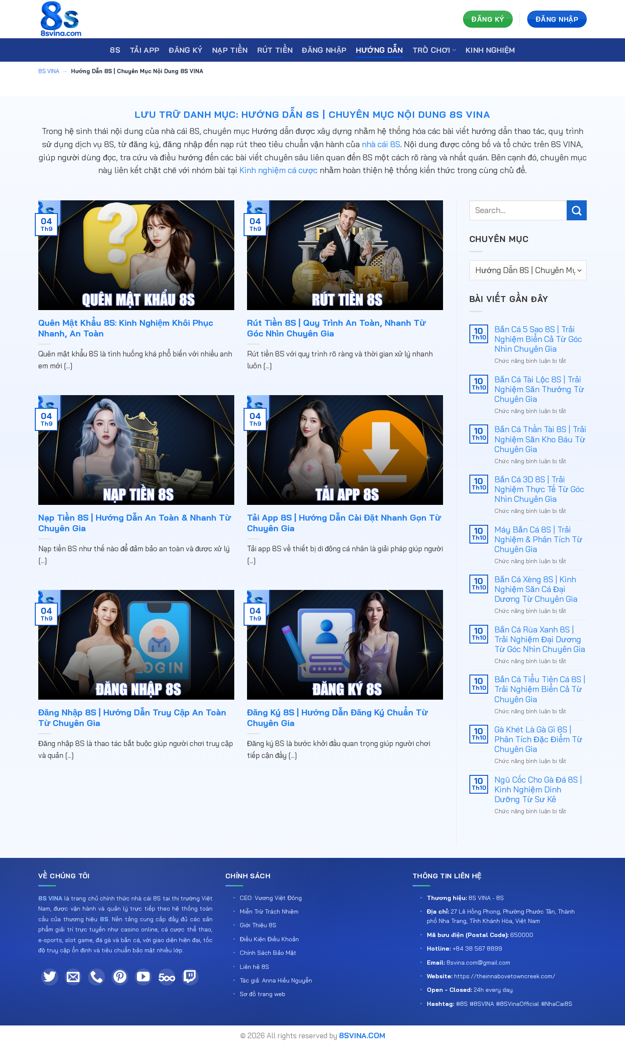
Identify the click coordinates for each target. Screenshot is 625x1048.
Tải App (144, 50)
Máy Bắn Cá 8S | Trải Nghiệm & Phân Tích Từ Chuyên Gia (538, 539)
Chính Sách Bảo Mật (268, 953)
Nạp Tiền (230, 50)
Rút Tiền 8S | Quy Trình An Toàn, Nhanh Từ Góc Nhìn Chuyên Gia (336, 328)
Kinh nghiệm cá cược (278, 170)
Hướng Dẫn (379, 50)
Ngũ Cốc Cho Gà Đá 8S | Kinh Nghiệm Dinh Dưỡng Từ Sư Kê (538, 789)
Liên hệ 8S (254, 967)
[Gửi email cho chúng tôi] (73, 976)
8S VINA (48, 71)
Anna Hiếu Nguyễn (287, 980)
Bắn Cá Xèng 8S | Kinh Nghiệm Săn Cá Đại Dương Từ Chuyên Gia (535, 589)
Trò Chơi (431, 50)
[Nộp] (577, 210)
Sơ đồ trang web (262, 994)
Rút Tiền (275, 50)
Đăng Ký (185, 50)
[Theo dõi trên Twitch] (190, 976)
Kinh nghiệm (490, 50)
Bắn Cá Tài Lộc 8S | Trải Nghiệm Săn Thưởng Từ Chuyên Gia (539, 389)
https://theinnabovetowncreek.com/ (504, 976)
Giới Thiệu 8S (258, 925)
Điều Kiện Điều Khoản (269, 939)
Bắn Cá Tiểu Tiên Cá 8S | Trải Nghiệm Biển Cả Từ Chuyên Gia (539, 689)
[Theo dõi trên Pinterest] (119, 976)
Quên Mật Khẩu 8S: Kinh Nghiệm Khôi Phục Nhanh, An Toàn (125, 328)
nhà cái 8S (381, 144)
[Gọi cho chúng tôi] (96, 976)
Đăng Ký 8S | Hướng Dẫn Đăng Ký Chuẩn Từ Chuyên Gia (337, 718)
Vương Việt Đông (278, 898)
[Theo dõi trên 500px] (166, 976)
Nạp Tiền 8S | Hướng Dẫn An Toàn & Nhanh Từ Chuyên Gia (134, 523)
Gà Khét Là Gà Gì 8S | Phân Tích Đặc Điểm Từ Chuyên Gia (538, 739)
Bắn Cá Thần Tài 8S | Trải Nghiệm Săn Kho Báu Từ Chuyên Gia (540, 439)
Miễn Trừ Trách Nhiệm (269, 911)
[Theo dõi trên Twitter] (49, 976)
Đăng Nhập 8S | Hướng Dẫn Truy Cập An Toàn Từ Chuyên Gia (132, 718)
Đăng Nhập (324, 50)
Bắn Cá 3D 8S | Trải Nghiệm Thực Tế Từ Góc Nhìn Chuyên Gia (539, 489)
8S (115, 50)
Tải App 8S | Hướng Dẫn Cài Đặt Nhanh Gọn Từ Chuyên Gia (344, 523)
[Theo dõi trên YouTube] (143, 976)
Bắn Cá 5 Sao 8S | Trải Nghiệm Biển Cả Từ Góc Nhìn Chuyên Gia (538, 339)
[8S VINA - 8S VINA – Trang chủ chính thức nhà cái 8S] (80, 19)
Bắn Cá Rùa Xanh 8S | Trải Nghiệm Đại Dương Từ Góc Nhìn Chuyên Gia (539, 639)
